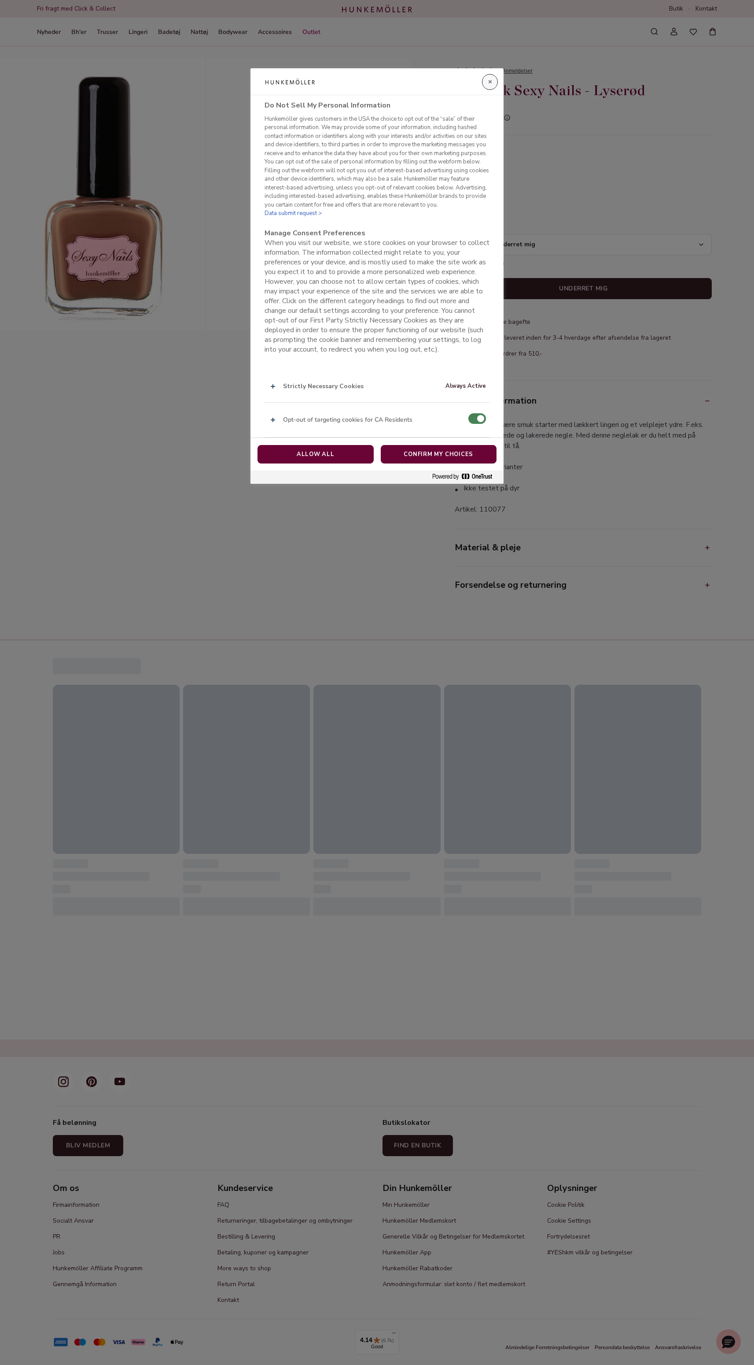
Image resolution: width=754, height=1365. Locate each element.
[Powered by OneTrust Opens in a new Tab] (465, 476)
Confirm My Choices (438, 454)
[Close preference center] (490, 82)
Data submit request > (293, 213)
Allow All (316, 454)
